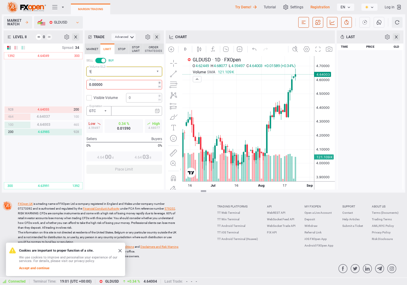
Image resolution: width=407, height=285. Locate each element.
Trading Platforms (232, 206)
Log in (389, 7)
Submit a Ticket (352, 225)
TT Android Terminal (231, 225)
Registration (320, 7)
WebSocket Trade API (281, 225)
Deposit (310, 219)
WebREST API (276, 212)
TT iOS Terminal (228, 232)
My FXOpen (313, 206)
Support (348, 206)
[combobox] (124, 71)
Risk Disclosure (382, 239)
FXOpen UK (25, 203)
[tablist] (124, 110)
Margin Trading (90, 9)
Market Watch (14, 22)
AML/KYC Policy (383, 225)
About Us (379, 206)
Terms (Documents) (385, 212)
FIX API (272, 232)
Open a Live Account (318, 212)
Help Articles (351, 219)
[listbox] (345, 7)
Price (92, 79)
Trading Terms (382, 219)
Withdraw (311, 225)
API (269, 206)
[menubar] (123, 37)
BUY (111, 60)
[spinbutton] (124, 84)
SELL (89, 60)
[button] (158, 71)
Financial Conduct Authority (101, 208)
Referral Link (313, 232)
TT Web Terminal (228, 212)
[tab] (92, 49)
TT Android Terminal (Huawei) (237, 239)
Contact (347, 212)
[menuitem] (123, 37)
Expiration (95, 106)
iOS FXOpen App (316, 239)
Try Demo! (243, 7)
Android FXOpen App (319, 245)
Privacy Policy (381, 232)
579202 (169, 208)
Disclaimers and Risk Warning (159, 246)
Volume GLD (97, 66)
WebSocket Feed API (280, 219)
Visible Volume (106, 98)
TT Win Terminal (228, 219)
